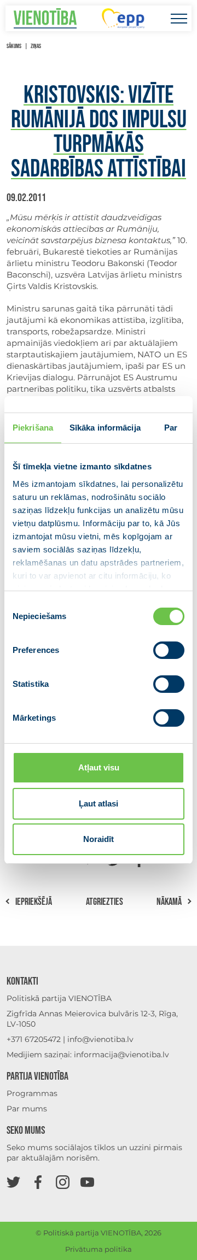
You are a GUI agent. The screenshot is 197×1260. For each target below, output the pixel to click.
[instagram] (62, 1181)
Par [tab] (170, 427)
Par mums (27, 1109)
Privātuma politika (98, 1249)
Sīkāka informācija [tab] (105, 427)
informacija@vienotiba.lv (121, 1054)
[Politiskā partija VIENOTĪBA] (45, 18)
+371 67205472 (34, 1039)
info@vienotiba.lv (100, 1039)
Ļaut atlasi (98, 803)
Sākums (14, 46)
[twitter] (13, 1181)
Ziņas (36, 46)
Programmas (32, 1093)
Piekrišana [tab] (33, 427)
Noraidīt (98, 839)
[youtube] (87, 1181)
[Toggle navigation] (179, 18)
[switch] (168, 650)
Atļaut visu (98, 767)
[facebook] (38, 1181)
